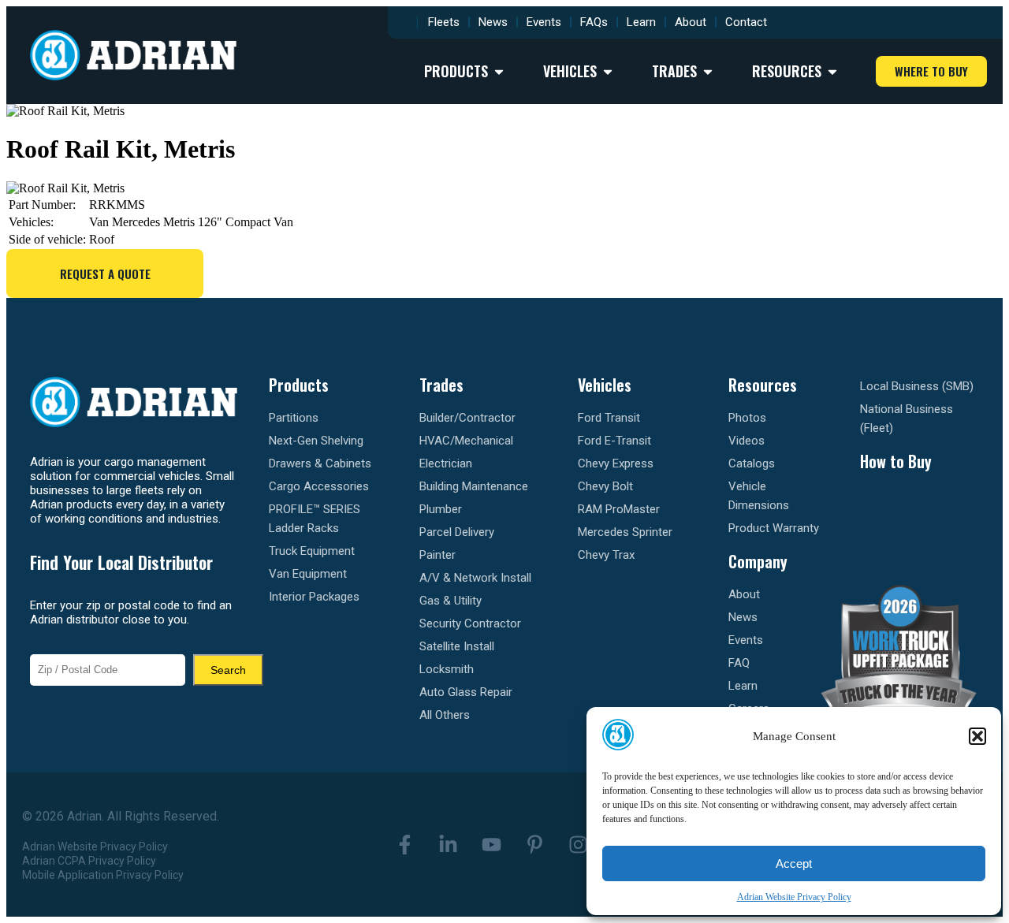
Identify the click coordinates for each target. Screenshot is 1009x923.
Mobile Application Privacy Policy (103, 875)
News (493, 22)
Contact (746, 22)
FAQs (594, 22)
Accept (794, 863)
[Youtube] (491, 844)
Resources (762, 384)
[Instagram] (578, 844)
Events (544, 22)
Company (757, 561)
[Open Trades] (708, 71)
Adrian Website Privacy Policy (794, 897)
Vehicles (604, 384)
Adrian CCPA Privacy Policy (89, 860)
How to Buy (896, 461)
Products (299, 384)
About (690, 22)
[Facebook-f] (404, 844)
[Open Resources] (832, 71)
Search (228, 670)
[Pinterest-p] (534, 844)
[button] (977, 736)
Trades (441, 384)
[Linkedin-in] (447, 844)
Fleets (444, 22)
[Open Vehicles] (608, 71)
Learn (641, 22)
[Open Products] (499, 71)
